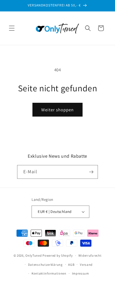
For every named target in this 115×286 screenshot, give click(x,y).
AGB (71, 265)
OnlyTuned (33, 255)
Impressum (80, 273)
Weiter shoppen (57, 109)
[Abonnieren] (91, 172)
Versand (86, 265)
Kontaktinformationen (49, 273)
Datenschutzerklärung (45, 265)
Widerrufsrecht (90, 255)
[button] (11, 28)
